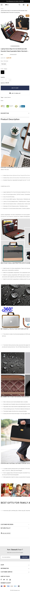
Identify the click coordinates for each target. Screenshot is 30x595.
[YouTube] (11, 579)
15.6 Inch (3, 64)
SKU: (2, 54)
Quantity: (3, 77)
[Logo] (7, 5)
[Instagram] (7, 579)
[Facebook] (2, 579)
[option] (15, 29)
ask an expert (6, 533)
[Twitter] (4, 579)
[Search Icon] (19, 4)
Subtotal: (3, 83)
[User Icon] (24, 5)
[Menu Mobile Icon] (1, 5)
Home (2, 8)
